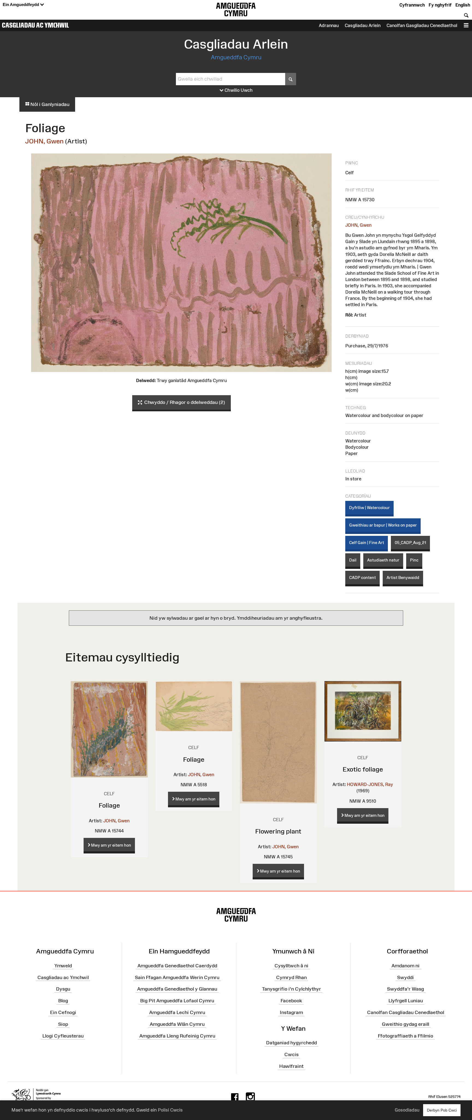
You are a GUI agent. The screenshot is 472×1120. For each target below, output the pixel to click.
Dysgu (63, 989)
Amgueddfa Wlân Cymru (177, 1024)
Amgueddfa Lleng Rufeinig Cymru (177, 1035)
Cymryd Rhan (291, 977)
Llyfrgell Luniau (405, 1000)
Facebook (291, 1000)
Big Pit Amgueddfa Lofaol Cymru (177, 1000)
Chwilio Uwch (238, 90)
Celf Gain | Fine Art (366, 542)
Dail (352, 560)
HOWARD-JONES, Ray (370, 784)
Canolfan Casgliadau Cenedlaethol (405, 1012)
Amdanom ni (405, 965)
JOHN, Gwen (44, 141)
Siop (63, 1024)
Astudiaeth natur (383, 560)
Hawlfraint (291, 1066)
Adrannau (329, 25)
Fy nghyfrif (440, 4)
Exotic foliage (363, 769)
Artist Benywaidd (403, 577)
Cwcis (291, 1054)
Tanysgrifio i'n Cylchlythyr (291, 989)
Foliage (109, 805)
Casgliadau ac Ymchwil (35, 25)
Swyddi (405, 977)
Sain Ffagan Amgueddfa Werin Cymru (177, 977)
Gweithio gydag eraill (405, 1024)
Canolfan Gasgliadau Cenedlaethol (422, 25)
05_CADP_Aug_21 (410, 542)
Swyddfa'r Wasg (405, 989)
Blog (63, 1000)
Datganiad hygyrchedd (291, 1042)
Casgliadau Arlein (362, 25)
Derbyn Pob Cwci (442, 1110)
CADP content (362, 577)
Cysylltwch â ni (291, 965)
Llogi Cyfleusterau (63, 1035)
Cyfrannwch (412, 4)
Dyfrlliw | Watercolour (369, 507)
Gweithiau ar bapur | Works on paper (383, 525)
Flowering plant (278, 831)
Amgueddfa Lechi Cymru (177, 1012)
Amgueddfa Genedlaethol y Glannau (177, 989)
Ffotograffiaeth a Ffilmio (405, 1035)
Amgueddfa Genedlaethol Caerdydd (177, 965)
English (462, 4)
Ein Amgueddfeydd (21, 4)
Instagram (291, 1012)
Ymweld (63, 965)
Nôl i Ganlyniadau (49, 104)
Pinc (414, 560)
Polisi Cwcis (170, 1109)
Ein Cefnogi (63, 1012)
